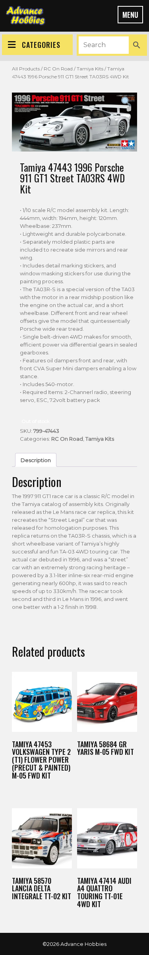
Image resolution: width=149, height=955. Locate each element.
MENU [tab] (130, 14)
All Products (26, 69)
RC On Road (58, 69)
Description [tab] (36, 460)
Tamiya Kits (90, 69)
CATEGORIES (41, 45)
